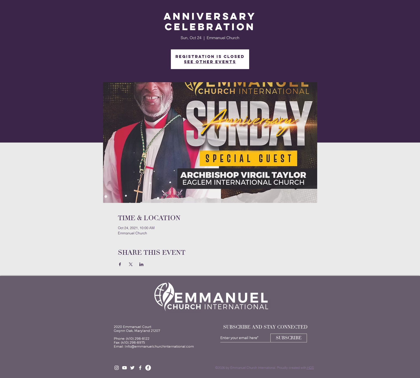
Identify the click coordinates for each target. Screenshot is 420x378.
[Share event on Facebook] (120, 264)
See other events (210, 61)
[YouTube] (124, 368)
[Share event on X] (131, 264)
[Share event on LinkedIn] (141, 264)
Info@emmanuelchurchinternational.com (159, 346)
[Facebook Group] (140, 368)
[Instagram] (116, 368)
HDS (310, 368)
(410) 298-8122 (137, 338)
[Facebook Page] (148, 368)
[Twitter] (132, 368)
